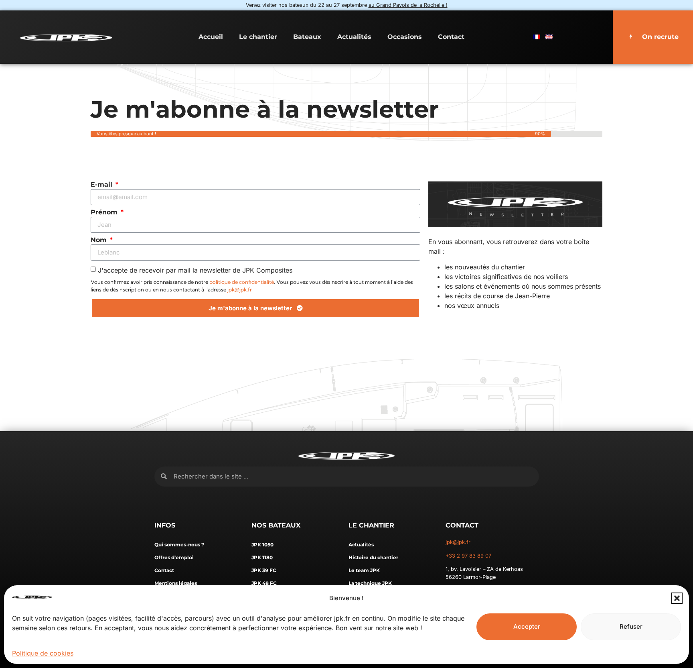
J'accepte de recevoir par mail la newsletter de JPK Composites (195, 270)
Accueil (211, 37)
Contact (451, 37)
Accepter (526, 626)
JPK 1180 (262, 557)
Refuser (631, 626)
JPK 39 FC (263, 570)
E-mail (102, 184)
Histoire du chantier (373, 557)
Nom (100, 240)
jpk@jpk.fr (239, 289)
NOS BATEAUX (275, 525)
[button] (677, 598)
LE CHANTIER (371, 525)
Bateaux (307, 37)
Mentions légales (175, 583)
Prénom (105, 212)
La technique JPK (370, 583)
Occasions (404, 37)
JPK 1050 (262, 545)
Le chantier (258, 37)
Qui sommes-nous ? (179, 545)
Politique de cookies (42, 653)
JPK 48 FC (264, 583)
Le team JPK (364, 570)
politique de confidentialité (241, 282)
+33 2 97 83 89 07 (468, 556)
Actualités (354, 37)
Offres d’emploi (174, 557)
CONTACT (462, 525)
